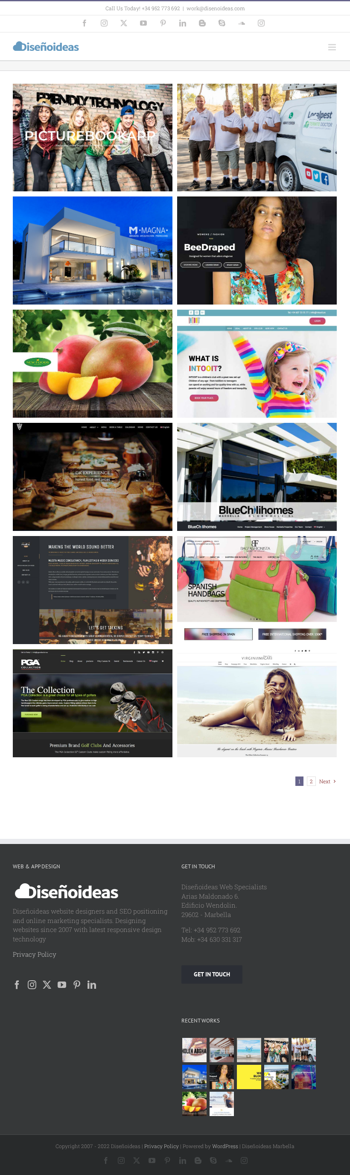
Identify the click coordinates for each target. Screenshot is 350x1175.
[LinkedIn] (92, 985)
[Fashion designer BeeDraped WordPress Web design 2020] (221, 1077)
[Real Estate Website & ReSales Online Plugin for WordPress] (249, 1050)
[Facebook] (17, 985)
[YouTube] (62, 985)
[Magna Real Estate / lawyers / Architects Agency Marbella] (194, 1077)
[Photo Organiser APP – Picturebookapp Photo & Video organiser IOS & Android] (276, 1050)
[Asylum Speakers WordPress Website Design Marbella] (303, 1077)
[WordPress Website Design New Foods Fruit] (194, 1103)
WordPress (225, 1146)
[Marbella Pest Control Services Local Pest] (303, 1050)
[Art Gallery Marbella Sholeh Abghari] (194, 1050)
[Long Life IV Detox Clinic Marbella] (221, 1103)
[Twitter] (47, 985)
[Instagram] (32, 985)
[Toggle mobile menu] (332, 47)
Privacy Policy (34, 954)
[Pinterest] (77, 985)
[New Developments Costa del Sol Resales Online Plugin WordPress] (276, 1077)
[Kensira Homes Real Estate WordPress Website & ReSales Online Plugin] (221, 1050)
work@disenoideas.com (216, 8)
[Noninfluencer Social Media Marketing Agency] (249, 1077)
